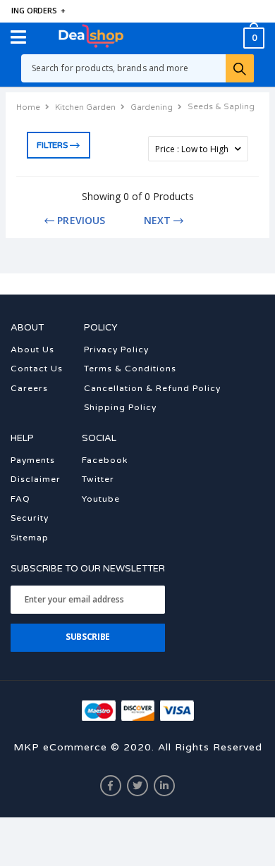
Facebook (105, 460)
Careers (29, 388)
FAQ (20, 499)
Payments (33, 460)
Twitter (98, 479)
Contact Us (37, 368)
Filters (52, 145)
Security (30, 518)
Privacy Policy (116, 349)
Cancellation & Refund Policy (152, 388)
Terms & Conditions (130, 368)
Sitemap (30, 538)
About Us (32, 349)
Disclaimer (36, 479)
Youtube (101, 499)
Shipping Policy (120, 407)
